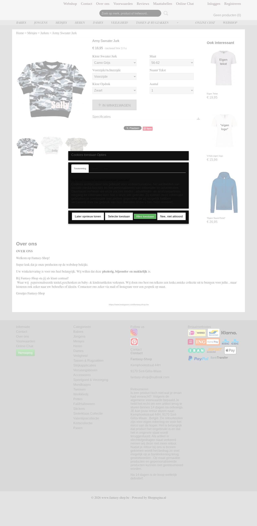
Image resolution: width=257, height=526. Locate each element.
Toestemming (80, 168)
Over (106, 168)
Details (95, 168)
